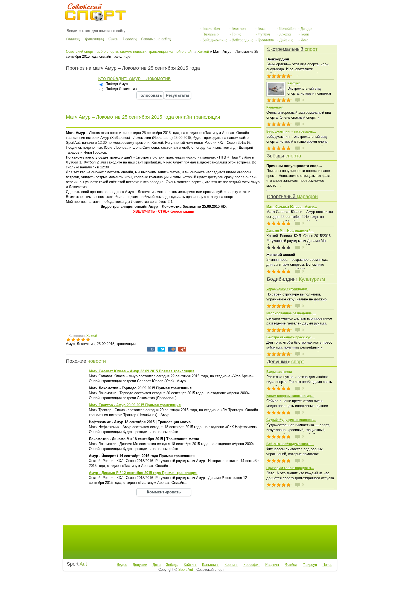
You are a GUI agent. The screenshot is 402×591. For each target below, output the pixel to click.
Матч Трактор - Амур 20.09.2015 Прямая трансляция (135, 405)
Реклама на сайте (155, 39)
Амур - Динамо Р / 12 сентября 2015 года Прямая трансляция (143, 473)
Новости (129, 39)
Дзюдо (305, 29)
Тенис (236, 34)
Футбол (263, 34)
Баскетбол (211, 29)
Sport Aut (185, 569)
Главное (72, 39)
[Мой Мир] (172, 349)
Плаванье (210, 34)
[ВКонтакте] (151, 349)
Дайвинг (285, 40)
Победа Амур (116, 84)
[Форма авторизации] (309, 10)
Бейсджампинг (214, 40)
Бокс (261, 29)
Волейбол (287, 29)
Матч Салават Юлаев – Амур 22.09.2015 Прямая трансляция (141, 371)
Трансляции (93, 39)
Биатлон (238, 29)
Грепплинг (265, 40)
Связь (113, 39)
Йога (304, 40)
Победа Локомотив (120, 89)
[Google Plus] (182, 349)
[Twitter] (161, 349)
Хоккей (284, 34)
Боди (304, 34)
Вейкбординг (241, 40)
